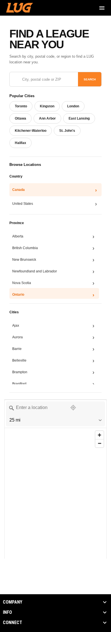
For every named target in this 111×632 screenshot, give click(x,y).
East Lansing (79, 118)
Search (89, 79)
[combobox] (34, 407)
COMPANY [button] (12, 602)
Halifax (20, 143)
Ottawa (20, 118)
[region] (55, 523)
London (73, 106)
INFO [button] (7, 612)
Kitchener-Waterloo (30, 130)
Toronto (21, 106)
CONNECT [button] (12, 622)
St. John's (67, 130)
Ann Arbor (47, 118)
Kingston (47, 106)
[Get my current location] (73, 407)
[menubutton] (101, 8)
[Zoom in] (99, 435)
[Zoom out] (99, 443)
